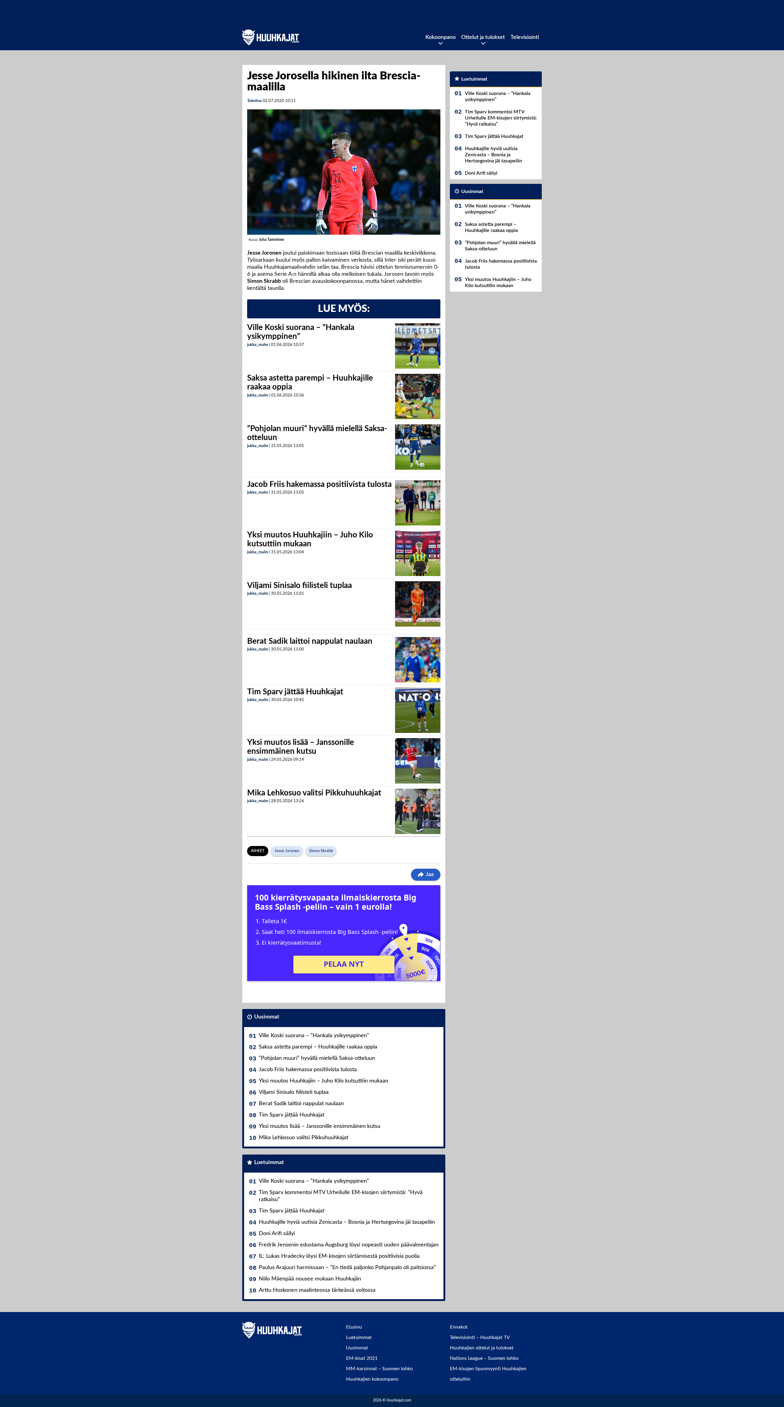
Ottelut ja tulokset (483, 37)
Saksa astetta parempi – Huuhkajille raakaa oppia (318, 1047)
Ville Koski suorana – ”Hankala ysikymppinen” (314, 1035)
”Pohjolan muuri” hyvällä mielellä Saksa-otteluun (317, 1058)
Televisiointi (525, 37)
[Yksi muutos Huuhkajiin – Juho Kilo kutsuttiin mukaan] (418, 553)
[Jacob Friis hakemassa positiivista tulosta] (417, 502)
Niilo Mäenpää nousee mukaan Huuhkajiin (310, 1279)
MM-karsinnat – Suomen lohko (379, 1368)
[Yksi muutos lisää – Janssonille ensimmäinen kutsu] (418, 760)
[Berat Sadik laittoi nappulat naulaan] (418, 659)
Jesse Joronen (286, 851)
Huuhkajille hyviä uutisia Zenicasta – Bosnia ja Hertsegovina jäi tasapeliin (347, 1222)
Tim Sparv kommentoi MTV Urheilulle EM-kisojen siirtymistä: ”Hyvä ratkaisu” (341, 1196)
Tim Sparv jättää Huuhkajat (295, 692)
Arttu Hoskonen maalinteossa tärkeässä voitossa (317, 1290)
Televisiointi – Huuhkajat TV (480, 1337)
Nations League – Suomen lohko (484, 1358)
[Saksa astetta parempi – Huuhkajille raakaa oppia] (418, 396)
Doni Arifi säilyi (277, 1233)
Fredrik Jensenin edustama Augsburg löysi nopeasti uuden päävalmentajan (349, 1245)
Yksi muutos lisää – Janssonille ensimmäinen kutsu (319, 1126)
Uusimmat (266, 1017)
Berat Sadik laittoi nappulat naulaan (309, 641)
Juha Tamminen (271, 239)
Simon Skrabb (321, 851)
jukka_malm (257, 345)
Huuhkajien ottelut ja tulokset (482, 1347)
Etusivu (354, 1327)
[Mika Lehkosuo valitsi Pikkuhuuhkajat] (418, 811)
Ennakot (459, 1327)
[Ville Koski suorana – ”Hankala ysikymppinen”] (418, 346)
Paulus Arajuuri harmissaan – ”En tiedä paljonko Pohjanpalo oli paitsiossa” (347, 1267)
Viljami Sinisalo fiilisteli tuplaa (299, 586)
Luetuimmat (269, 1162)
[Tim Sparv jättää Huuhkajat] (418, 710)
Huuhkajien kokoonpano (372, 1379)
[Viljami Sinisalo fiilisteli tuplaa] (418, 604)
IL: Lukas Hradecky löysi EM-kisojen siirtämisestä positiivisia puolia (339, 1256)
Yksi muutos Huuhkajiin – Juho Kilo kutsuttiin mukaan (323, 1081)
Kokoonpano (440, 37)
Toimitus (254, 101)
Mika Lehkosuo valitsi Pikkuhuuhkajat (314, 793)
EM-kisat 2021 (362, 1358)
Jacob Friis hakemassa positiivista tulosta (319, 484)
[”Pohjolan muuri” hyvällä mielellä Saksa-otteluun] (418, 447)
